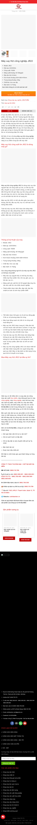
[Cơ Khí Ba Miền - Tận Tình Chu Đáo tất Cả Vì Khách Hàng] (18, 6)
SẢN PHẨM (22, 11)
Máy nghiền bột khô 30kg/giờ (9, 530)
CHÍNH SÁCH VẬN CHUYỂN (11, 744)
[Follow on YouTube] (25, 723)
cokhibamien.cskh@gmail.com (14, 712)
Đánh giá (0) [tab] (27, 111)
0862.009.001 (18, 474)
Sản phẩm (13, 820)
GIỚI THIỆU (25, 820)
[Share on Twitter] (9, 107)
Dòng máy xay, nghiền (14, 100)
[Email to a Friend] (12, 107)
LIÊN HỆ (31, 820)
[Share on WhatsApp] (2, 107)
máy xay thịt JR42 (9, 103)
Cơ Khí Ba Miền (13, 715)
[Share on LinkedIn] (18, 107)
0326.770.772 (5, 476)
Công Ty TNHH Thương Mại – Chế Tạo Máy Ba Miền (21, 718)
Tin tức (19, 820)
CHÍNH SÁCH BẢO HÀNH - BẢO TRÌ (13, 740)
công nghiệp (5, 400)
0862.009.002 (29, 474)
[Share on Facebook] (6, 107)
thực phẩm (13, 398)
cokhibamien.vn (14, 496)
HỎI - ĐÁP (6, 748)
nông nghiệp (17, 400)
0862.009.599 (27, 476)
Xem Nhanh (9, 538)
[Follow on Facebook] (12, 723)
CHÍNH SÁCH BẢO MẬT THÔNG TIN (13, 736)
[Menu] (2, 6)
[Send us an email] (16, 723)
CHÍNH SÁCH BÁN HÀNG (10, 732)
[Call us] (21, 723)
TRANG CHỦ (7, 820)
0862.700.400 (20, 706)
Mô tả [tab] (9, 111)
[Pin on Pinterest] (15, 107)
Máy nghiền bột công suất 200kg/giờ (24, 531)
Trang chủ (14, 11)
